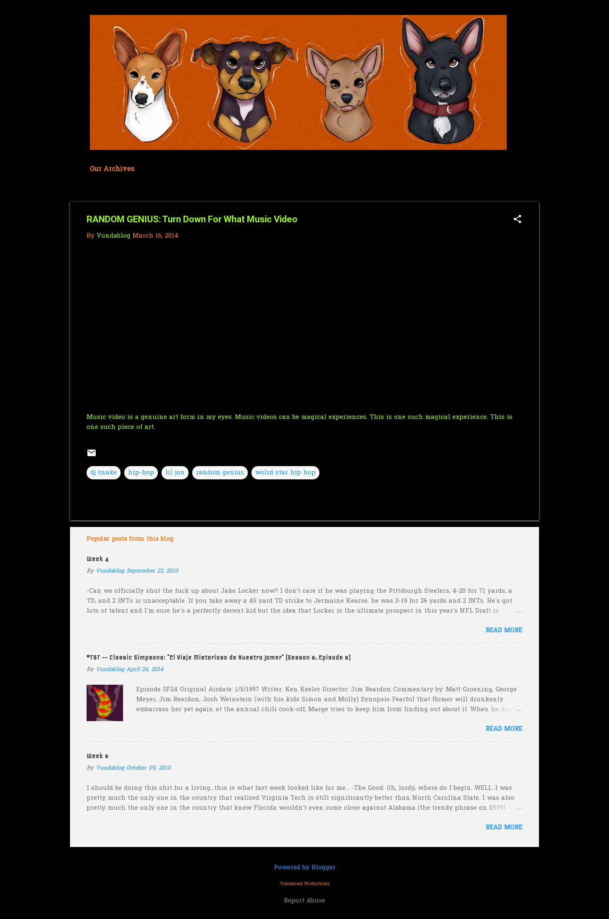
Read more (504, 630)
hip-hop (141, 472)
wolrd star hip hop (285, 472)
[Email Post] (92, 456)
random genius (220, 472)
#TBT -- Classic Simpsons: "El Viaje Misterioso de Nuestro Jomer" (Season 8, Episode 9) (218, 657)
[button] (517, 220)
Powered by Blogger (305, 867)
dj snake (103, 472)
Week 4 (98, 559)
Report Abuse (304, 900)
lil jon (175, 472)
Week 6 (98, 756)
